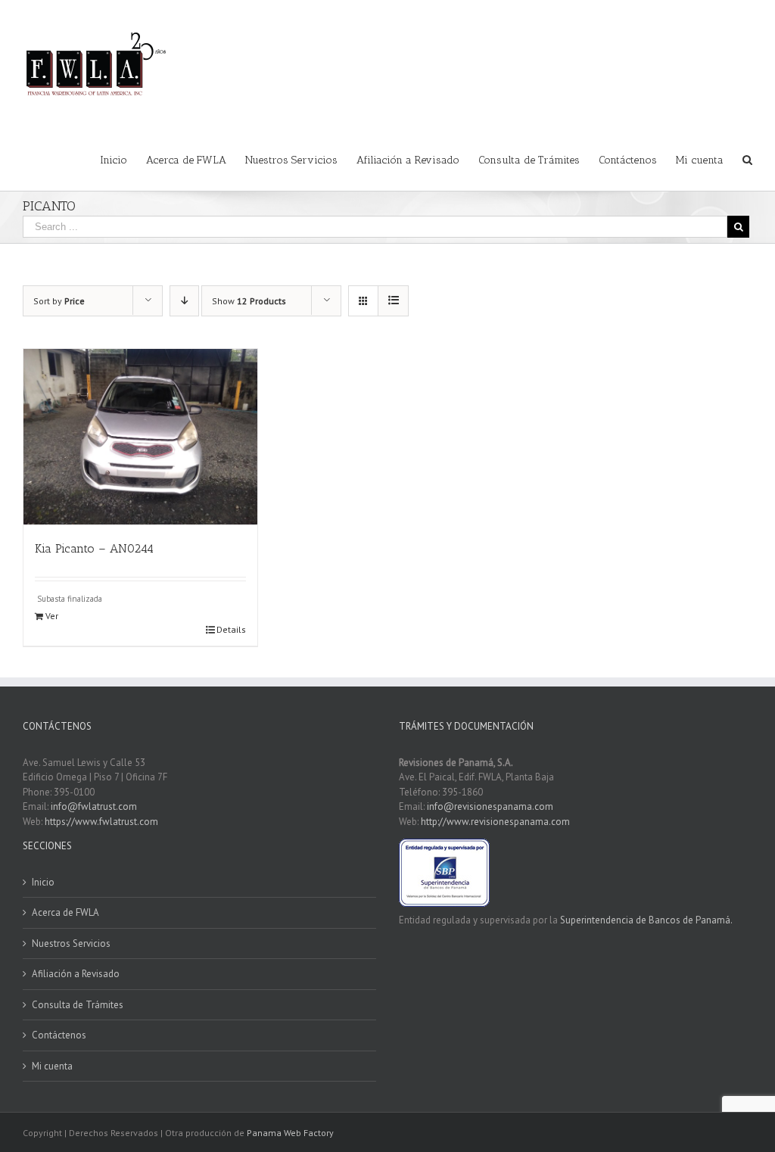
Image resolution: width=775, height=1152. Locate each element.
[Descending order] (184, 300)
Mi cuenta (52, 1066)
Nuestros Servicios (71, 943)
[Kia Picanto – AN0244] (140, 437)
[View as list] (393, 301)
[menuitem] (123, 159)
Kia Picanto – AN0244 (94, 548)
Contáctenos (59, 1035)
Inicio (43, 882)
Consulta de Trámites (77, 1004)
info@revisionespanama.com (490, 806)
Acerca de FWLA (65, 912)
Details (231, 629)
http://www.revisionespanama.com (495, 821)
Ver (51, 615)
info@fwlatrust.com (94, 806)
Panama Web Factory (290, 1132)
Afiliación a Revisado (76, 973)
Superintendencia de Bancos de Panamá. (646, 920)
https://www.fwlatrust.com (101, 821)
